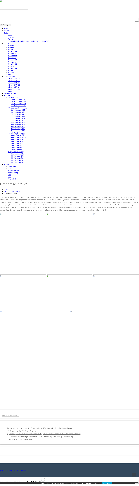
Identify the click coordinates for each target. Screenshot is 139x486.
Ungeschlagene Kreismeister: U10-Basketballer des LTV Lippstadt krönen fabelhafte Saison (39, 428)
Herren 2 (11, 47)
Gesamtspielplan (10, 93)
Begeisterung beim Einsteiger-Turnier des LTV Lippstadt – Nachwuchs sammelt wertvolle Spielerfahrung (44, 434)
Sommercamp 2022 (18, 116)
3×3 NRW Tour (13, 97)
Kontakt (10, 168)
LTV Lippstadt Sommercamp (18, 108)
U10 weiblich (12, 70)
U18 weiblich (12, 54)
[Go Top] (134, 475)
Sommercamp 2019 (18, 123)
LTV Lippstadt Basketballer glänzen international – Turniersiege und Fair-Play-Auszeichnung (40, 437)
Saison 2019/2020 (14, 89)
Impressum (12, 166)
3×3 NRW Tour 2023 (18, 102)
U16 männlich (12, 56)
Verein (6, 33)
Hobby (10, 74)
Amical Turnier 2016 (18, 150)
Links (9, 175)
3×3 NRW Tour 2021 (18, 106)
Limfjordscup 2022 (17, 158)
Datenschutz (12, 179)
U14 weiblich (12, 62)
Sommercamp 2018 (18, 125)
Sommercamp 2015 (18, 131)
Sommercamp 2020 (18, 120)
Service (6, 164)
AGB (9, 177)
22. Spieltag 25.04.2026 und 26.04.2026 (20, 439)
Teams (6, 43)
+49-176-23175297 (131, 14)
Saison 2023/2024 (14, 81)
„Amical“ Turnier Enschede (17, 133)
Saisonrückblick (9, 77)
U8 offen (11, 72)
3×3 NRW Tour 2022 (18, 104)
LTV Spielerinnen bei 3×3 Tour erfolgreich (21, 431)
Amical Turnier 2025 (18, 135)
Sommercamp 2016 (18, 129)
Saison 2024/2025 (14, 79)
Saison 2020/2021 (14, 87)
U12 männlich (12, 64)
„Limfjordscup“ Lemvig (16, 152)
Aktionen (7, 95)
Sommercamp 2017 (18, 127)
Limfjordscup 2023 (17, 156)
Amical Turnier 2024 (18, 137)
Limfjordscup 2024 (17, 154)
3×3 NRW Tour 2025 (18, 100)
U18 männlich (12, 51)
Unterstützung (13, 173)
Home (6, 29)
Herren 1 (11, 45)
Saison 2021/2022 (14, 85)
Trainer (10, 39)
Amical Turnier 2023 (18, 139)
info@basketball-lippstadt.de (110, 14)
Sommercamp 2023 (18, 114)
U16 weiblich (12, 58)
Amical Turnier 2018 (18, 145)
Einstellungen (107, 483)
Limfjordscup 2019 (17, 160)
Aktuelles (7, 31)
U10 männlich (12, 68)
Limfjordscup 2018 (17, 162)
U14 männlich (12, 60)
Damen (10, 49)
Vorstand (11, 37)
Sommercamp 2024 (18, 112)
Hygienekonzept (13, 171)
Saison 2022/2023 (14, 83)
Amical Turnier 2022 (18, 141)
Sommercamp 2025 (18, 110)
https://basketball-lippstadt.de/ (31, 481)
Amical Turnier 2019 (18, 143)
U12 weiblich (12, 66)
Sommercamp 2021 (18, 118)
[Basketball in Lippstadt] (14, 7)
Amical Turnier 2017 (18, 148)
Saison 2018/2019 (14, 91)
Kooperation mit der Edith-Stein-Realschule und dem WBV (28, 41)
